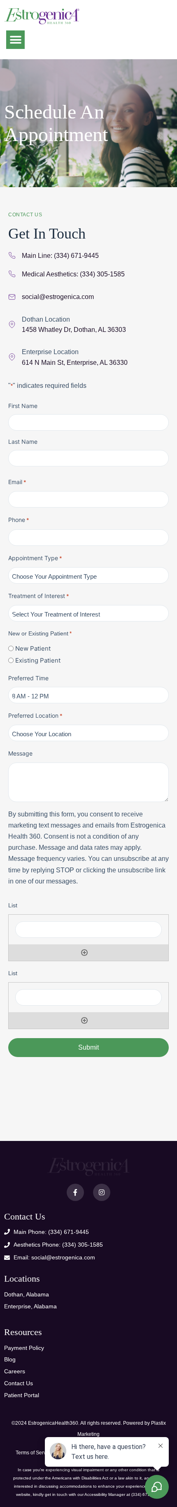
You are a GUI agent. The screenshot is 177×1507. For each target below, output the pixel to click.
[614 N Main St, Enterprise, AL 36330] (12, 357)
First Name (22, 405)
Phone (18, 519)
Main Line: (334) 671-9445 (60, 255)
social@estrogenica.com (58, 296)
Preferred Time (28, 678)
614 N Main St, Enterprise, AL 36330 (75, 362)
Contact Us (18, 1383)
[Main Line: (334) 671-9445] (12, 255)
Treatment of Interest (38, 595)
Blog (10, 1359)
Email (17, 481)
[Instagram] (101, 1192)
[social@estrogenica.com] (12, 297)
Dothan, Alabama (26, 1294)
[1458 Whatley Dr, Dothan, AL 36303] (12, 324)
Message (20, 753)
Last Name (22, 441)
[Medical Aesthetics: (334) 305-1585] (12, 274)
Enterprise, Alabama (30, 1306)
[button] (15, 39)
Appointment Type (35, 557)
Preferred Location (35, 715)
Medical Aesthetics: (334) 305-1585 (73, 274)
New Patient (33, 648)
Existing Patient (38, 660)
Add (84, 952)
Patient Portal (21, 1395)
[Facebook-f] (75, 1192)
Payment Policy (24, 1348)
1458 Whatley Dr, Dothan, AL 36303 (74, 329)
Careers (14, 1371)
